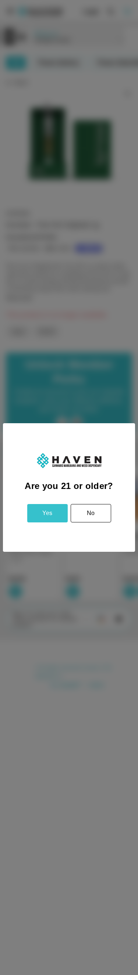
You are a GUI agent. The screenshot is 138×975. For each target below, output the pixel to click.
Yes (47, 513)
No (91, 513)
